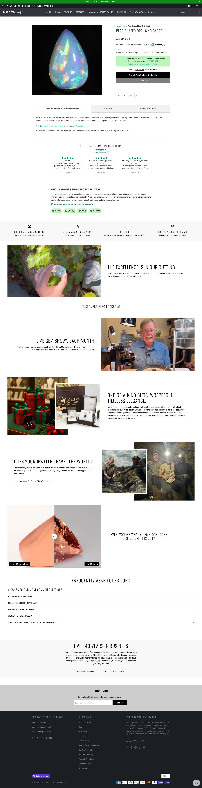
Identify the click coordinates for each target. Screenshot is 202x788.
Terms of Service (85, 764)
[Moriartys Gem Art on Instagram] (11, 6)
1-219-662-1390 (28, 6)
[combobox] (189, 12)
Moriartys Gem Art (45, 782)
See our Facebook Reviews (89, 745)
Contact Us (83, 736)
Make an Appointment (45, 6)
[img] (101, 149)
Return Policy (108, 108)
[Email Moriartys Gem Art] (3, 6)
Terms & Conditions (86, 759)
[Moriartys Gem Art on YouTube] (19, 6)
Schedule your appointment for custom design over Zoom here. (60, 126)
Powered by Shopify (60, 782)
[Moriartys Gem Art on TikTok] (15, 6)
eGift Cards (83, 732)
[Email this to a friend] (136, 95)
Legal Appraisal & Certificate (147, 108)
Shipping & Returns (86, 754)
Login (190, 6)
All (124, 26)
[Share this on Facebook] (124, 95)
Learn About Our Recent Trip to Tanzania (33, 481)
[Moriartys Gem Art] (13, 12)
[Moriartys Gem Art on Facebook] (7, 6)
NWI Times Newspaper (41, 723)
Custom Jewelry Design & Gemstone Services (62, 109)
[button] (49, 12)
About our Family (85, 723)
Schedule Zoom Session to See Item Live (143, 75)
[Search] (197, 12)
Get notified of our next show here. (80, 350)
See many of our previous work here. (143, 64)
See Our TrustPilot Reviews (115, 671)
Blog (80, 727)
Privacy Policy (84, 741)
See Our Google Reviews (86, 671)
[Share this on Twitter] (118, 95)
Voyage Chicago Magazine (42, 727)
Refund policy (84, 768)
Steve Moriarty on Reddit (41, 732)
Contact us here (134, 61)
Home (118, 26)
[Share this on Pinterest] (130, 95)
